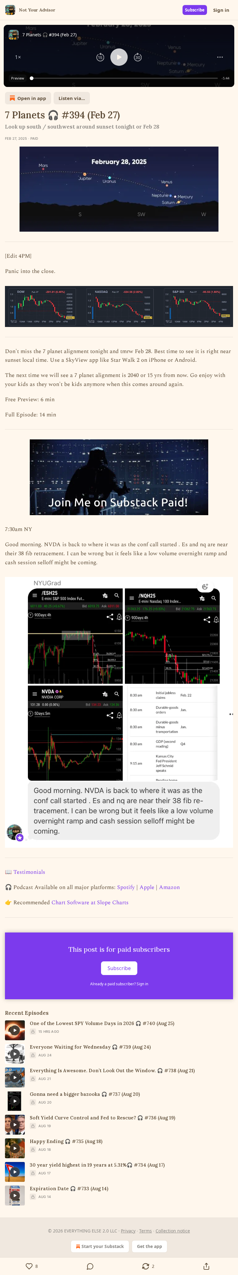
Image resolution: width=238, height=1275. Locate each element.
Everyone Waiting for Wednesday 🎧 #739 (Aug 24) (90, 1047)
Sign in (221, 10)
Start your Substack (103, 1246)
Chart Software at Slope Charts (90, 902)
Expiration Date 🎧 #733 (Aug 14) (69, 1188)
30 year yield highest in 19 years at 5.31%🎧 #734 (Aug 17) (97, 1165)
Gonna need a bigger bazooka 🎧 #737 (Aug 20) (85, 1094)
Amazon (169, 887)
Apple (146, 887)
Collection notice (173, 1231)
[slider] (125, 78)
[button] (18, 57)
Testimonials (29, 872)
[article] (119, 1030)
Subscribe (195, 10)
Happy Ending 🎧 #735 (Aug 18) (66, 1141)
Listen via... (72, 98)
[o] (15, 1030)
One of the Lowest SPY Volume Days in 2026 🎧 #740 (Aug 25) (102, 1023)
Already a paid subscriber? (119, 984)
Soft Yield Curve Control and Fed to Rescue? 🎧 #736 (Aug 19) (102, 1118)
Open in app (31, 98)
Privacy (128, 1231)
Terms (145, 1231)
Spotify (126, 887)
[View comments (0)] (90, 1266)
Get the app (149, 1246)
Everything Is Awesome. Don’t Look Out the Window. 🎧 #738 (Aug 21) (112, 1070)
